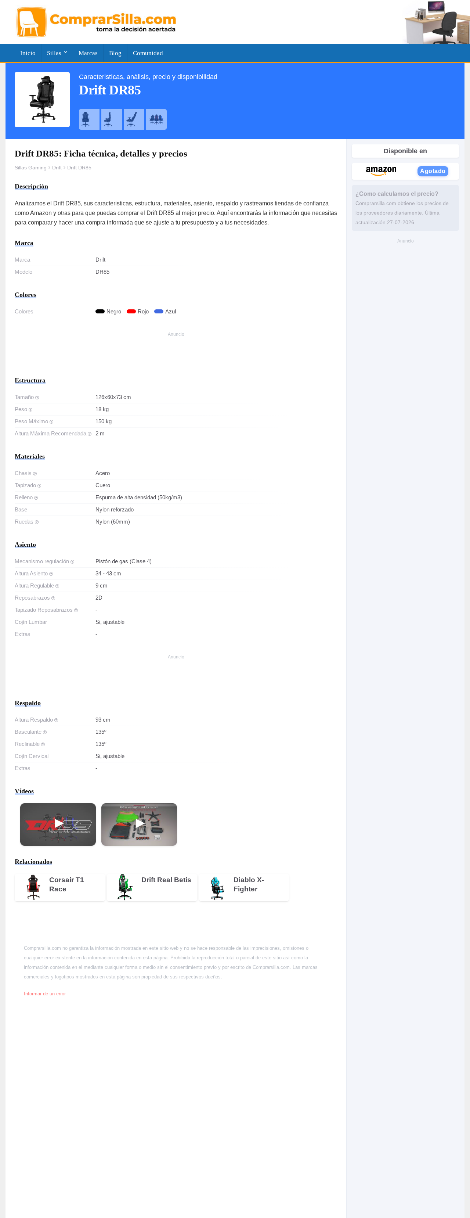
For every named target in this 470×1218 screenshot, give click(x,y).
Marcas (88, 53)
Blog (115, 53)
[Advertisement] (176, 355)
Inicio (28, 53)
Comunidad (148, 53)
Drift (57, 167)
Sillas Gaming (31, 167)
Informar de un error (45, 993)
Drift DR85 (79, 167)
